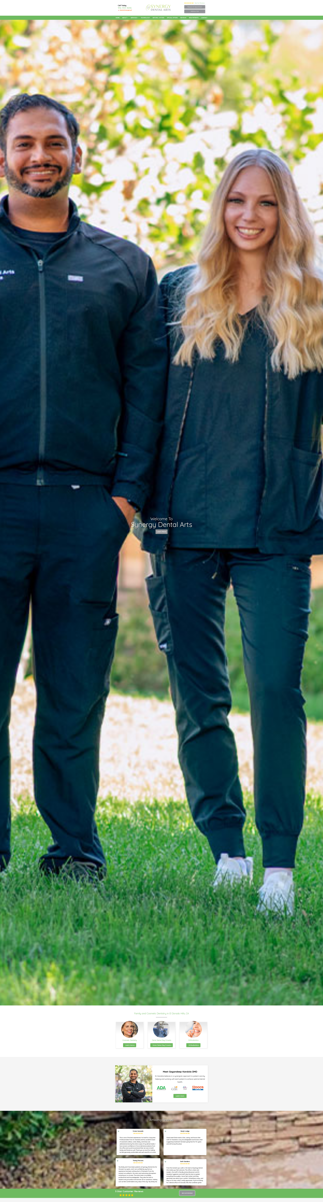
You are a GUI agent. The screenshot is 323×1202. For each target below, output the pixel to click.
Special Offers (172, 18)
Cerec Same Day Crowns (162, 1045)
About (124, 18)
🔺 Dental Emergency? (125, 10)
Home (118, 18)
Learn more (129, 1045)
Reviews (183, 18)
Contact (204, 18)
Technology (145, 18)
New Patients (194, 18)
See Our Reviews (187, 1193)
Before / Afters (158, 18)
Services (134, 18)
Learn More (161, 532)
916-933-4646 (125, 7)
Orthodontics (193, 1045)
